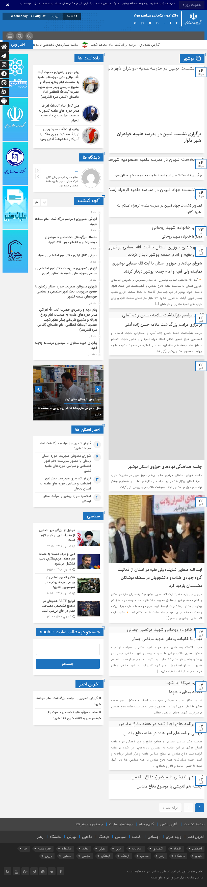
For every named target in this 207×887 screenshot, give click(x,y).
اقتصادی (158, 848)
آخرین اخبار (196, 837)
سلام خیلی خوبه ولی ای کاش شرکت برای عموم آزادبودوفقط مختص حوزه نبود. (61, 181)
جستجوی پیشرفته (89, 824)
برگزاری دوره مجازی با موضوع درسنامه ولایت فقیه (65, 345)
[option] (67, 220)
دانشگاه (55, 837)
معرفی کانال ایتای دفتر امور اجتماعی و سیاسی (65, 255)
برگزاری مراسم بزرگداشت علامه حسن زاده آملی (163, 325)
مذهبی (87, 837)
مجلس (86, 855)
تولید (85, 848)
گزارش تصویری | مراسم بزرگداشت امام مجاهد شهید (147, 44)
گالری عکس (168, 824)
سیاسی (120, 837)
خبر (25, 848)
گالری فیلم (146, 824)
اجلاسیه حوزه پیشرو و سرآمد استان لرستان (67, 499)
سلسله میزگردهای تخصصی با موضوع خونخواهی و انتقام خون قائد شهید (52, 44)
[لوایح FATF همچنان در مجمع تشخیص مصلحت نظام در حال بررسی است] (68, 608)
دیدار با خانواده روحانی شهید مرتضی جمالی (166, 639)
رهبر (40, 837)
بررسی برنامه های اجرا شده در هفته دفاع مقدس (162, 733)
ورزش (71, 837)
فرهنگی (105, 855)
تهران (102, 848)
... (76, 171)
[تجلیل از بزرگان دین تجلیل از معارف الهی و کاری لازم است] (68, 538)
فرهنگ (103, 837)
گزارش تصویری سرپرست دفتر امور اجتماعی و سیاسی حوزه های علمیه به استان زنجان (66, 271)
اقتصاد (136, 837)
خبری (198, 855)
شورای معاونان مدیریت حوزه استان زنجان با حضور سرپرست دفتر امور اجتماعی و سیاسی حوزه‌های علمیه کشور (66, 291)
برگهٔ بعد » (170, 808)
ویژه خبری (173, 837)
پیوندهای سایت (121, 824)
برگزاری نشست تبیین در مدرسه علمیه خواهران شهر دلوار (159, 137)
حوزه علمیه (44, 848)
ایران (118, 848)
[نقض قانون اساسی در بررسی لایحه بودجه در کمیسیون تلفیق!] (68, 585)
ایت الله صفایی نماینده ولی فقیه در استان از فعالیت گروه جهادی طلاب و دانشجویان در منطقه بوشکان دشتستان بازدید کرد (160, 578)
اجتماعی (154, 837)
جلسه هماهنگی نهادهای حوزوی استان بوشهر (165, 467)
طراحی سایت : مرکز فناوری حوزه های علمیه (176, 877)
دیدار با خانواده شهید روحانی (182, 236)
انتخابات (137, 848)
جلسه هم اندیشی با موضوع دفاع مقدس (169, 786)
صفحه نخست (194, 824)
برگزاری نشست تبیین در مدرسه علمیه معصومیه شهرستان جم (158, 175)
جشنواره (67, 848)
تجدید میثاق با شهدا (185, 692)
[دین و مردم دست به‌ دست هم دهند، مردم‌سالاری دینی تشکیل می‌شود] (68, 562)
